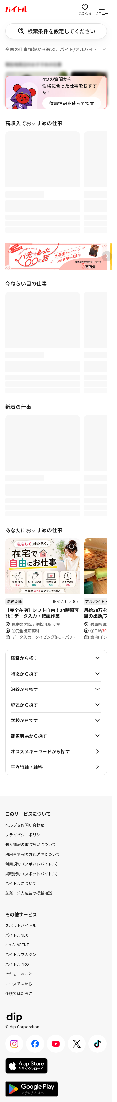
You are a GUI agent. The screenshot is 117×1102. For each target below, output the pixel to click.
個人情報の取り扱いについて (30, 844)
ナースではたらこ (20, 983)
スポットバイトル (20, 925)
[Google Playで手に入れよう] (31, 1089)
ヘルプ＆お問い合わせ (24, 824)
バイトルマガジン (20, 954)
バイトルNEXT (17, 935)
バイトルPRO (17, 964)
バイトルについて (20, 883)
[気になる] (71, 547)
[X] (77, 1044)
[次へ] (107, 256)
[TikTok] (97, 1044)
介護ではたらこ (18, 993)
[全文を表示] (104, 49)
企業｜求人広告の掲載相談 (28, 892)
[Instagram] (14, 1044)
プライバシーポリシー (24, 834)
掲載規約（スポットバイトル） (32, 873)
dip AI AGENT (17, 944)
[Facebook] (35, 1044)
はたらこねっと (18, 973)
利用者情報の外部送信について (32, 853)
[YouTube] (56, 1044)
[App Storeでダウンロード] (26, 1066)
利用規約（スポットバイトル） (32, 863)
